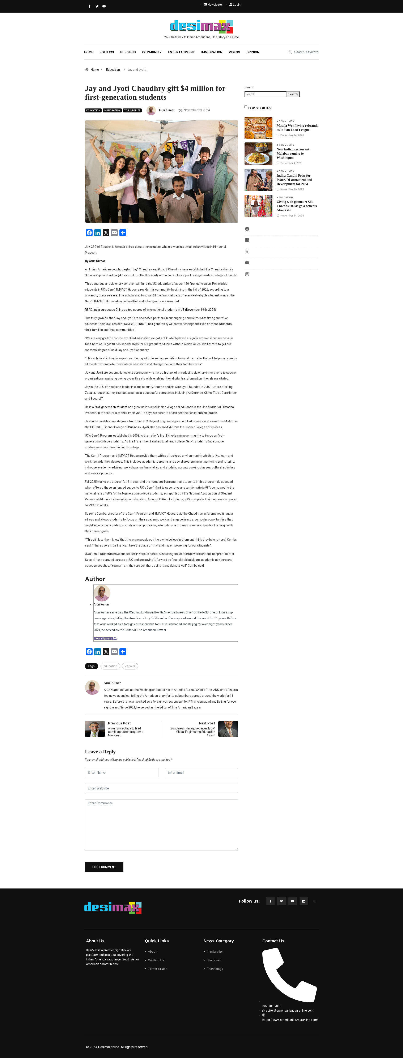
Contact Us (156, 960)
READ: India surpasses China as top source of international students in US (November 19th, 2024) (151, 309)
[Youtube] (103, 6)
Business (128, 52)
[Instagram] (247, 275)
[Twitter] (96, 6)
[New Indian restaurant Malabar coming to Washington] (258, 153)
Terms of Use (157, 969)
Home (88, 52)
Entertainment (181, 52)
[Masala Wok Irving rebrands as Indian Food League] (258, 128)
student (121, 407)
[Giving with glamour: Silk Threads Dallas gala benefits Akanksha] (258, 206)
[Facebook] (89, 6)
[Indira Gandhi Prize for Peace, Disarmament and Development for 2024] (258, 180)
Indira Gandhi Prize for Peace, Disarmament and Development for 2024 (294, 180)
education (143, 338)
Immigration (211, 52)
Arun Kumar (166, 110)
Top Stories (132, 110)
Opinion (252, 52)
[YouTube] (247, 264)
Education (113, 69)
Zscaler (130, 666)
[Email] (115, 638)
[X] (247, 253)
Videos (234, 52)
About (152, 952)
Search (249, 87)
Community (152, 52)
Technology (215, 969)
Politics (106, 52)
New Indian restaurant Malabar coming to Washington (293, 153)
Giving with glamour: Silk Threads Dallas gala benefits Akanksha (297, 206)
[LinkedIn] (247, 241)
